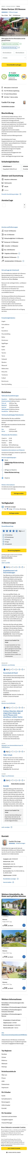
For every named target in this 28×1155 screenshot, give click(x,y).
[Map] (14, 213)
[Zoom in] (24, 205)
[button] (22, 2)
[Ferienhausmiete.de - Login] (19, 2)
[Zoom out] (24, 207)
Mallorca (4, 1060)
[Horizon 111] (14, 969)
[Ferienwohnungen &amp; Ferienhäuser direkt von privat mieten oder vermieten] (2, 2)
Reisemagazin (6, 1102)
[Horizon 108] (14, 938)
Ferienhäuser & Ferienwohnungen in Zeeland (14, 1007)
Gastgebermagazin (7, 1119)
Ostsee (4, 1057)
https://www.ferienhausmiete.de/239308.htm (14, 1034)
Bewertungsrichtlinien (7, 557)
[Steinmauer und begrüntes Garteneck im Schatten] (14, 26)
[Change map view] (3, 205)
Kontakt (4, 1108)
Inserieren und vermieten (9, 1116)
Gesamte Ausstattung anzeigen (10, 194)
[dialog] (14, 1140)
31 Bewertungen (13, 12)
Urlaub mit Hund (15, 1020)
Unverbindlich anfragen (14, 65)
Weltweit (4, 1063)
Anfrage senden (19, 493)
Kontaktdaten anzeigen (8, 106)
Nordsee (15, 279)
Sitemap (4, 1067)
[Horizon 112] (14, 907)
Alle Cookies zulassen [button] (14, 1148)
